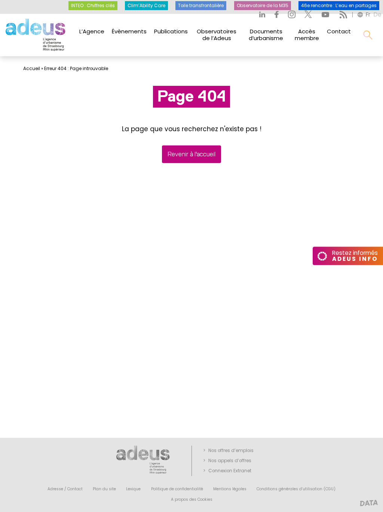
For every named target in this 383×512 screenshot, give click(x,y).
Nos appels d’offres (229, 461)
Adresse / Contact (65, 489)
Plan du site (104, 489)
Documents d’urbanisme (266, 34)
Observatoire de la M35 (262, 6)
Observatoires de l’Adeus (216, 34)
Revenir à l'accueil (191, 154)
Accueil (31, 69)
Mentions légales (229, 489)
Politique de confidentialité (177, 489)
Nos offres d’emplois (231, 451)
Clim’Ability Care (146, 6)
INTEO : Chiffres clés (93, 6)
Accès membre (307, 34)
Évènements (129, 31)
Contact (339, 31)
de (378, 14)
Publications (171, 31)
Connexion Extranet (229, 471)
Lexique (133, 489)
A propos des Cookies (191, 499)
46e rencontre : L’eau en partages (339, 6)
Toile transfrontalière (201, 6)
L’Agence (91, 31)
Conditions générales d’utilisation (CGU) (296, 489)
